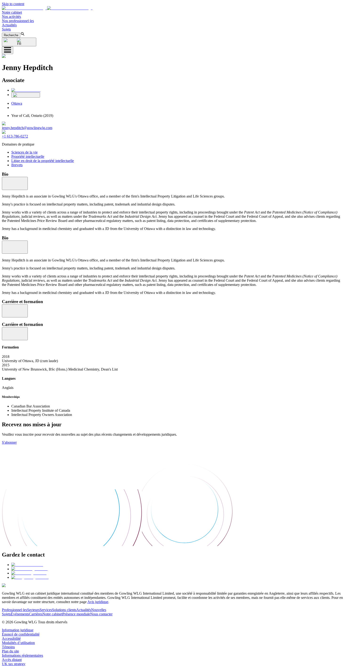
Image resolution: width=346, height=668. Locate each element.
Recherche (11, 35)
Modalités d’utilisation (18, 643)
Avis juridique (97, 602)
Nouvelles (98, 610)
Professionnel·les (14, 610)
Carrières (35, 614)
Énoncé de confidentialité (21, 634)
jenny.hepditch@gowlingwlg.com (27, 128)
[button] (47, 8)
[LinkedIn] (25, 90)
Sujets (6, 29)
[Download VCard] (25, 95)
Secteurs (33, 610)
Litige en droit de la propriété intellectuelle (42, 161)
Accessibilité (11, 638)
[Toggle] (15, 183)
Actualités (9, 25)
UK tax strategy (13, 664)
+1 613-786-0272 (15, 136)
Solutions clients (64, 610)
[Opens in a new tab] (27, 565)
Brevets (17, 165)
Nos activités (11, 17)
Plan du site (10, 651)
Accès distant (12, 660)
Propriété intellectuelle (27, 156)
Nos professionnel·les (18, 21)
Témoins (8, 647)
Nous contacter (101, 614)
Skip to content (13, 4)
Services (46, 610)
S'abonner (9, 442)
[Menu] (7, 50)
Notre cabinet (12, 12)
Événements (20, 614)
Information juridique (17, 630)
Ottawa (16, 103)
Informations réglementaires (22, 655)
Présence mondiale (76, 614)
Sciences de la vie (24, 152)
